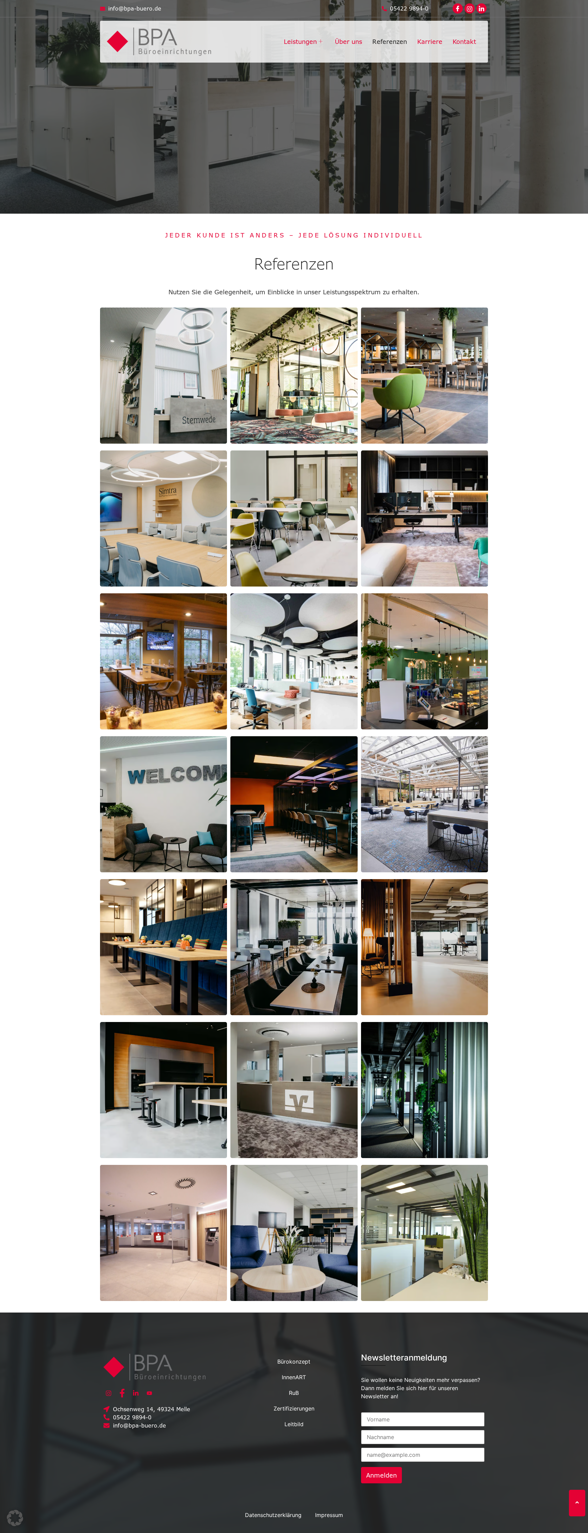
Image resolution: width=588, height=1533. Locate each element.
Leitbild (294, 1424)
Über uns (348, 41)
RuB (294, 1392)
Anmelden (381, 1475)
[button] (15, 1518)
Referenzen (389, 41)
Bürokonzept (293, 1361)
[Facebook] (458, 8)
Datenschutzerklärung (273, 1515)
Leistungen (300, 41)
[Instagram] (108, 1393)
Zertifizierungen (294, 1408)
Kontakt (464, 41)
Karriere (429, 41)
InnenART (294, 1377)
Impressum (329, 1515)
